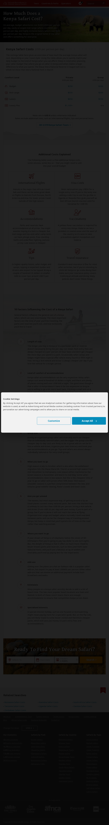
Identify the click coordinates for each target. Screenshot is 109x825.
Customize (54, 420)
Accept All (87, 420)
